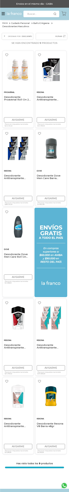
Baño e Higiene (41, 23)
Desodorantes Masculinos (15, 26)
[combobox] (41, 14)
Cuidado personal (20, 23)
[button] (3, 14)
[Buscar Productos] (56, 14)
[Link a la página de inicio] (5, 23)
